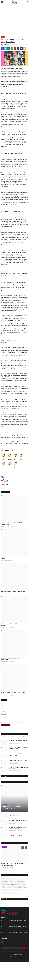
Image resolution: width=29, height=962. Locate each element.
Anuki (11, 878)
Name (2, 703)
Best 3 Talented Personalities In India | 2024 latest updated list (14, 444)
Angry (4, 467)
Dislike (9, 459)
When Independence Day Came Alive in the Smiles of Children (18, 754)
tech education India (17, 890)
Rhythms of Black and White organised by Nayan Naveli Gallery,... (17, 927)
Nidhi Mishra (11, 743)
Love (15, 459)
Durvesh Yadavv (4, 661)
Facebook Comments (13, 699)
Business (3, 36)
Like (4, 459)
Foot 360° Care (5, 881)
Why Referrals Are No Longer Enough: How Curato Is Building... (18, 821)
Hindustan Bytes (4, 526)
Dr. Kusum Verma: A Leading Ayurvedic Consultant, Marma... (13, 693)
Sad (9, 467)
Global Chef (4, 887)
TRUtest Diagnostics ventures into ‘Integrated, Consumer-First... (18, 933)
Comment (3, 714)
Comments (4, 699)
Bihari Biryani (4, 893)
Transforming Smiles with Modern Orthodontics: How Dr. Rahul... (16, 834)
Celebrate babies (14, 884)
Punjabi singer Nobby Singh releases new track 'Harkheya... (17, 921)
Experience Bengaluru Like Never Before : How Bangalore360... (12, 658)
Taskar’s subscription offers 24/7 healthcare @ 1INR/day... (12, 557)
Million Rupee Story (18, 878)
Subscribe (24, 948)
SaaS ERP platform (12, 893)
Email (2, 709)
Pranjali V (11, 881)
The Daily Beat (6, 44)
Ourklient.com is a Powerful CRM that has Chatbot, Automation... (13, 624)
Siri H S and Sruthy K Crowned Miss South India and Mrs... (18, 741)
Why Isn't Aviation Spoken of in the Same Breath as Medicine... (18, 748)
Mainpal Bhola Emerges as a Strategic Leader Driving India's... (17, 828)
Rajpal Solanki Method (6, 890)
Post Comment (5, 725)
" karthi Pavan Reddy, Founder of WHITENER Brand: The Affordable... (13, 523)
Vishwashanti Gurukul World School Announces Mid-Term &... (12, 864)
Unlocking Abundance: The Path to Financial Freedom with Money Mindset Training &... (14, 438)
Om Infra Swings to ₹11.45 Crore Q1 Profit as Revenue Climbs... (18, 761)
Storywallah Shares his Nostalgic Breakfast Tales (13, 591)
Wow (15, 467)
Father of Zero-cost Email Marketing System (17, 887)
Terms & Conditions (14, 956)
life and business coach (19, 881)
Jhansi (15, 103)
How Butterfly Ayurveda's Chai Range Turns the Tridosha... (18, 768)
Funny (21, 459)
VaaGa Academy (5, 878)
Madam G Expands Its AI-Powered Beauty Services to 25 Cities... (18, 814)
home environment (6, 884)
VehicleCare (22, 884)
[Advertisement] (14, 15)
